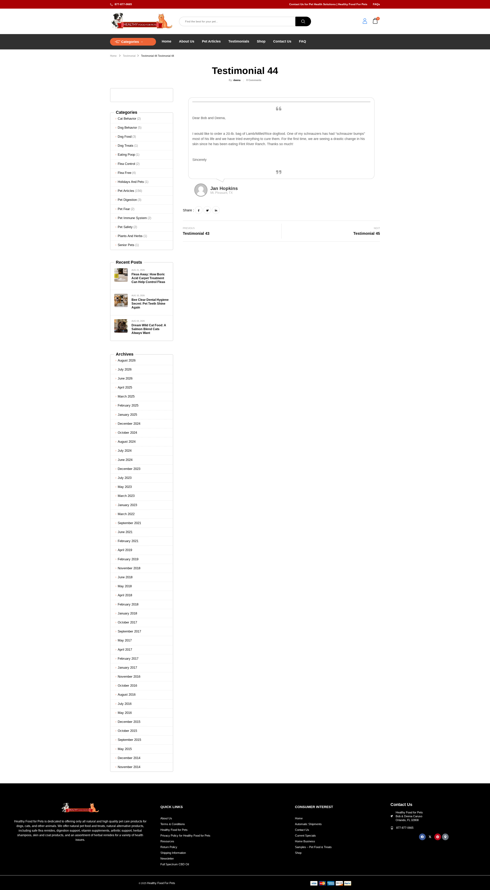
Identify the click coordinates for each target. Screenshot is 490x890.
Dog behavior (127, 127)
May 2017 (125, 640)
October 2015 (127, 731)
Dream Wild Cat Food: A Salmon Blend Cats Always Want (148, 329)
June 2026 (125, 378)
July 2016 (124, 704)
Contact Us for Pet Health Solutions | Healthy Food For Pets (328, 4)
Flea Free (124, 173)
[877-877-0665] (391, 827)
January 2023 (127, 505)
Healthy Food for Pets (174, 829)
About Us (166, 818)
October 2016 (127, 685)
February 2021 (128, 541)
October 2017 (127, 622)
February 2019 (128, 559)
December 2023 (129, 469)
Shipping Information (173, 852)
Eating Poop (126, 154)
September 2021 (129, 523)
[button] (375, 21)
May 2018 (125, 586)
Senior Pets (126, 245)
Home (113, 55)
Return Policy (168, 847)
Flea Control (126, 164)
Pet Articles (126, 191)
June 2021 (125, 532)
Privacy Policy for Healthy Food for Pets (185, 835)
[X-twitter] (430, 837)
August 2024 (127, 441)
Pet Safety (125, 227)
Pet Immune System (132, 218)
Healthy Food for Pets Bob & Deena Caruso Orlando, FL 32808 (409, 816)
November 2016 (129, 676)
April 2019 (125, 550)
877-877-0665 (123, 4)
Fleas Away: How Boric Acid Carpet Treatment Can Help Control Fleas (148, 278)
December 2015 (129, 722)
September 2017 (129, 631)
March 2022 (126, 514)
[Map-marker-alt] (445, 837)
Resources (167, 841)
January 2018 (127, 613)
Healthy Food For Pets (161, 883)
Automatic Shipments (308, 824)
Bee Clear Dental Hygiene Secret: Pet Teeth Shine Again (150, 303)
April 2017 (125, 649)
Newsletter (167, 858)
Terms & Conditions (172, 824)
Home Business (305, 841)
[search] (303, 21)
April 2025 (125, 387)
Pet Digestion (127, 200)
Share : (188, 210)
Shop (298, 852)
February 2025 (128, 405)
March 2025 (126, 396)
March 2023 (126, 496)
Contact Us (302, 829)
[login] (365, 22)
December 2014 (129, 758)
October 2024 (127, 432)
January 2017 (127, 667)
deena (236, 80)
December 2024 (129, 423)
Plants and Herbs (130, 236)
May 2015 (125, 749)
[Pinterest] (437, 837)
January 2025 (127, 414)
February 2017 (128, 658)
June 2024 (125, 460)
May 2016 (125, 713)
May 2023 (125, 487)
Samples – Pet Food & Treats (313, 847)
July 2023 (124, 478)
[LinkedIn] (216, 210)
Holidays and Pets (131, 182)
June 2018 (125, 577)
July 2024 (124, 450)
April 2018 (125, 595)
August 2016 (127, 694)
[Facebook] (199, 210)
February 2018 (128, 604)
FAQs (376, 4)
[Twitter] (207, 210)
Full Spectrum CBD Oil (174, 864)
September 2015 (129, 740)
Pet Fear (124, 209)
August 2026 (127, 360)
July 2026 (124, 369)
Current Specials (305, 835)
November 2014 (129, 767)
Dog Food (124, 136)
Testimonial (129, 55)
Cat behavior (127, 118)
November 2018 (129, 568)
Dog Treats (125, 145)
